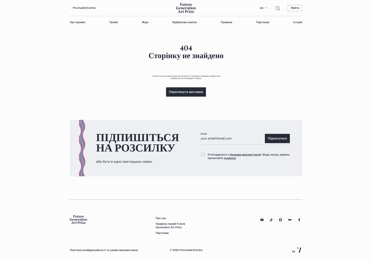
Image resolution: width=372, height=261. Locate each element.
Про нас (161, 218)
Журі (145, 22)
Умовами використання (245, 154)
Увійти (295, 7)
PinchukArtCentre (84, 7)
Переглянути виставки (186, 92)
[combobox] (264, 8)
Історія (297, 22)
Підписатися (277, 138)
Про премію (77, 22)
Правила (226, 22)
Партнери (262, 22)
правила (229, 158)
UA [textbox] (261, 7)
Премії (113, 22)
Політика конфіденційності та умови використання (104, 250)
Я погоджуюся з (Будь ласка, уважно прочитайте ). (249, 156)
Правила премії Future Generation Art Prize (170, 225)
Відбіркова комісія (184, 22)
